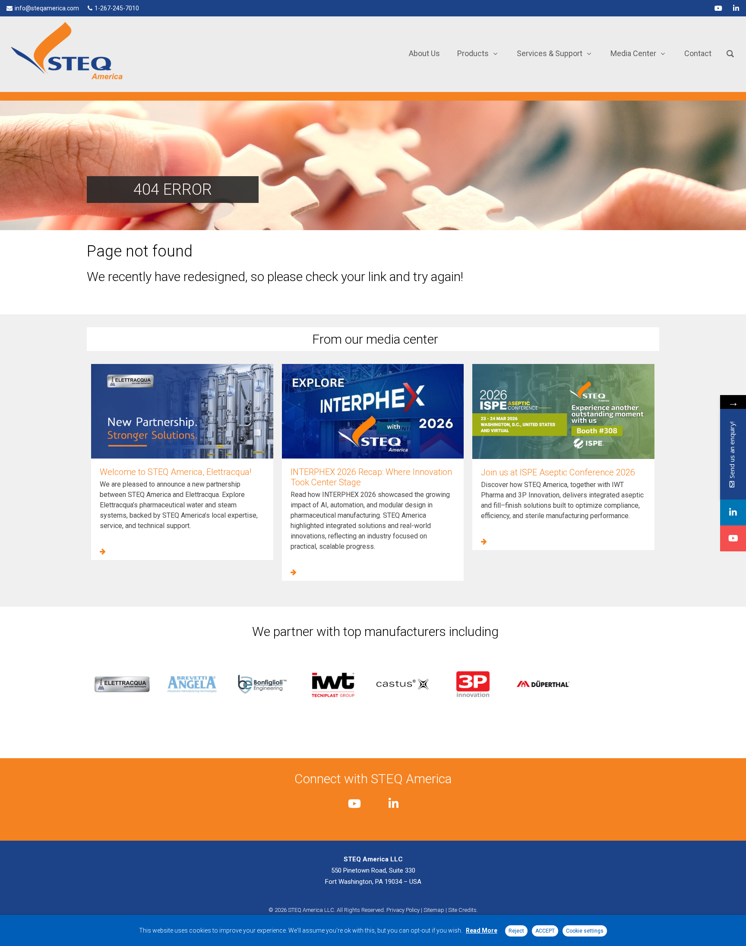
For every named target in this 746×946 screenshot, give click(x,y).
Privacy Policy (403, 910)
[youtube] (718, 8)
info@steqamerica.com (47, 8)
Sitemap (434, 910)
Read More (481, 930)
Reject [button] (516, 931)
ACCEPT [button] (545, 931)
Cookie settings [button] (585, 931)
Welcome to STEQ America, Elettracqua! (175, 472)
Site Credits (462, 910)
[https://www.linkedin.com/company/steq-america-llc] (733, 512)
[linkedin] (736, 8)
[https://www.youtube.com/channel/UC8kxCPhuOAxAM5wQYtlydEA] (733, 538)
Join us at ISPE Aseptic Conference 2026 (558, 472)
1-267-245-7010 (117, 8)
